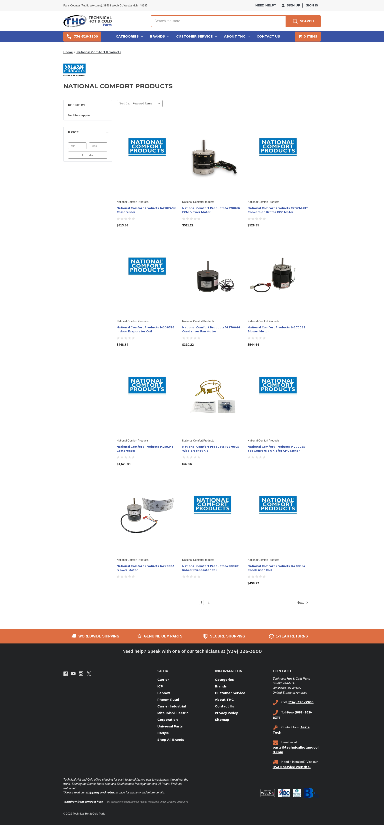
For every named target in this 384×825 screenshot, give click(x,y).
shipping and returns (102, 792)
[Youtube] (73, 673)
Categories (127, 36)
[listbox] (147, 103)
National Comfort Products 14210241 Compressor (145, 448)
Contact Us (268, 36)
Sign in (312, 5)
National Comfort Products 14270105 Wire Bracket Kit (210, 448)
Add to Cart (147, 161)
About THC (234, 36)
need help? (265, 5)
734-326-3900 (86, 36)
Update (87, 155)
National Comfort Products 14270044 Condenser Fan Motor (211, 329)
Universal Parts (170, 726)
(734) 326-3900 (244, 651)
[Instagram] (81, 673)
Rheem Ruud (168, 700)
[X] (89, 673)
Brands (157, 36)
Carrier (163, 680)
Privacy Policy (226, 713)
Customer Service (194, 36)
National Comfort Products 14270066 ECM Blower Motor (211, 210)
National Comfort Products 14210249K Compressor (146, 210)
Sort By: (124, 103)
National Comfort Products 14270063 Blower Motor (145, 568)
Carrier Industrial (171, 706)
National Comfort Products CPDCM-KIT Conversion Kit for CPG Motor (278, 210)
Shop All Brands (170, 740)
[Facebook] (65, 673)
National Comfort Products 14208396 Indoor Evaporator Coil (145, 329)
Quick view (147, 154)
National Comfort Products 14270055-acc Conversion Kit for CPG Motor (277, 448)
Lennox (163, 693)
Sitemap (222, 720)
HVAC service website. (292, 767)
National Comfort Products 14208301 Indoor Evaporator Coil (211, 568)
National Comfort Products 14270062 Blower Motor (276, 329)
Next (300, 603)
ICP (160, 686)
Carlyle (163, 733)
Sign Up (293, 5)
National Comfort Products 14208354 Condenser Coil (276, 568)
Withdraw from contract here (83, 801)
